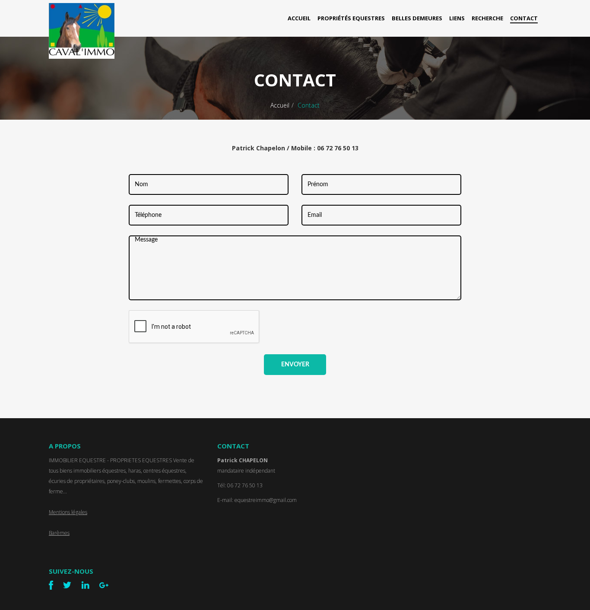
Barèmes (59, 533)
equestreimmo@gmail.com (266, 500)
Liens (457, 18)
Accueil (299, 18)
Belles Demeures (417, 18)
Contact (524, 18)
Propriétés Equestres (351, 18)
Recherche (487, 18)
